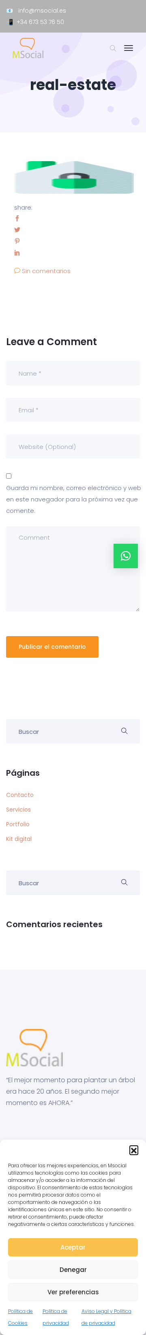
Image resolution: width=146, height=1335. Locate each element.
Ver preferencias (73, 1292)
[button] (134, 1150)
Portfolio (18, 824)
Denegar (73, 1269)
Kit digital (19, 839)
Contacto (20, 795)
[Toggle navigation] (128, 52)
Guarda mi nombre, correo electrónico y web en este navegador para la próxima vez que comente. (73, 499)
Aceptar (73, 1247)
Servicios (18, 809)
